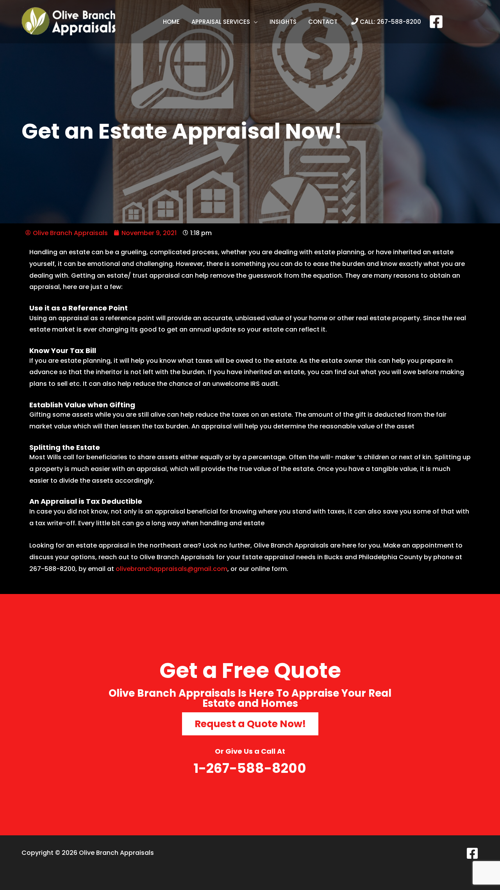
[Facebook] (436, 21)
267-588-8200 (399, 22)
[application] (254, 22)
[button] (225, 22)
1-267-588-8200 (250, 768)
